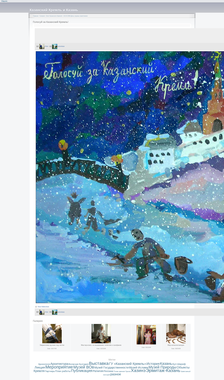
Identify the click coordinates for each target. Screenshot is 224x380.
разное (115, 374)
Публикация (81, 371)
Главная (35, 16)
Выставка (99, 363)
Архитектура (59, 364)
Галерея (42, 16)
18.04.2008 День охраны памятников (75, 16)
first (46, 46)
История (153, 364)
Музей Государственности (111, 367)
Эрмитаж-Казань (163, 370)
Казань (166, 363)
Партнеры (50, 371)
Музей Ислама (138, 367)
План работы (63, 371)
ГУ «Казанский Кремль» (127, 364)
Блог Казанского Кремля (54, 16)
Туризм (128, 371)
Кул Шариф (179, 364)
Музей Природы (162, 367)
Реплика (108, 371)
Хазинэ (138, 370)
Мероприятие (59, 367)
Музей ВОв (83, 367)
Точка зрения (119, 371)
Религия (98, 371)
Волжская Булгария (79, 364)
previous (61, 46)
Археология (44, 364)
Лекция (40, 367)
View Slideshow (43, 307)
